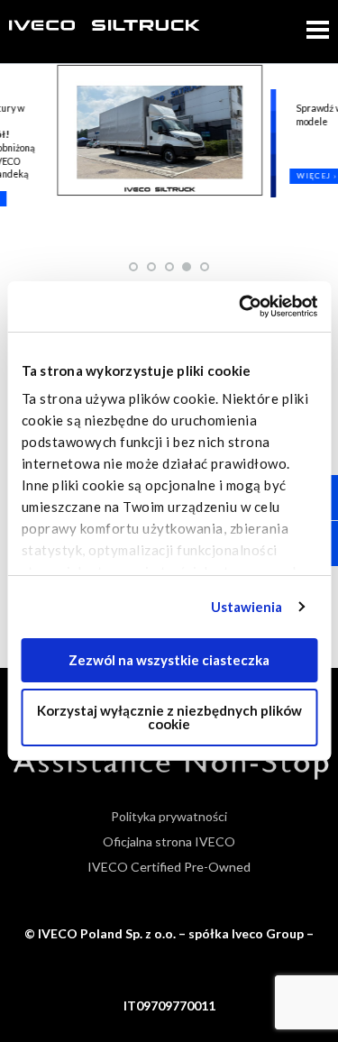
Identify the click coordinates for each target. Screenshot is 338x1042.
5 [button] (205, 266)
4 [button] (187, 266)
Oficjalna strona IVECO (169, 841)
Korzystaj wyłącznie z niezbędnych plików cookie (169, 717)
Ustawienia (247, 607)
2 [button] (152, 266)
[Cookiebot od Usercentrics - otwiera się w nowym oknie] (240, 306)
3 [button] (170, 266)
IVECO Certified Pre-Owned (169, 866)
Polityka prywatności (169, 816)
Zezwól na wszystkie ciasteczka (169, 660)
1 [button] (134, 266)
